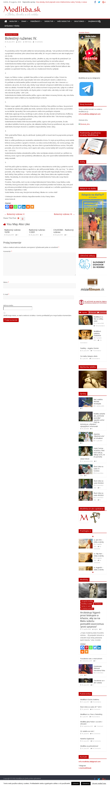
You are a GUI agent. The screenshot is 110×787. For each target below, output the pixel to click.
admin (19, 42)
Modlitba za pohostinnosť (89, 746)
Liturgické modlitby (87, 601)
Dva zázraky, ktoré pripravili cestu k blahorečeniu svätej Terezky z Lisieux (61, 2)
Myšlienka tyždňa (12, 26)
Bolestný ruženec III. (64, 214)
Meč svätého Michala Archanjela (98, 401)
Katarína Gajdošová (87, 739)
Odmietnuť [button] (85, 783)
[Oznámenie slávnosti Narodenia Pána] (86, 665)
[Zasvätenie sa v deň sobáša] (86, 680)
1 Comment (99, 726)
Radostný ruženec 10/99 (12, 231)
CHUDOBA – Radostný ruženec (63, 231)
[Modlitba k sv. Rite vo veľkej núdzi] (86, 315)
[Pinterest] (11, 207)
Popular (84, 312)
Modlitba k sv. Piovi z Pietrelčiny (91, 714)
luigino (96, 629)
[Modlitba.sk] (5, 21)
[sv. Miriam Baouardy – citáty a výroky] (86, 568)
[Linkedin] (24, 207)
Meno (6, 282)
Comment (103, 312)
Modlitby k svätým (86, 604)
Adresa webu (8, 305)
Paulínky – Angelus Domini (89, 348)
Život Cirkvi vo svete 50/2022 (99, 482)
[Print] (28, 207)
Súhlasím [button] (76, 783)
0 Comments (39, 42)
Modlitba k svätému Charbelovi (97, 333)
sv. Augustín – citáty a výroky (99, 555)
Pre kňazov (98, 604)
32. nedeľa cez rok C (87, 731)
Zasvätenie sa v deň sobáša (99, 682)
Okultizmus (79, 21)
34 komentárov (95, 716)
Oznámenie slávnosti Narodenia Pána (99, 668)
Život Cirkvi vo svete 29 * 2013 (90, 707)
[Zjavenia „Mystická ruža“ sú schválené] (86, 433)
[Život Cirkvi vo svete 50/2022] (86, 480)
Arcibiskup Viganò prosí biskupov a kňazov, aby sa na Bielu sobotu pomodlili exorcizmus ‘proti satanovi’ (92, 619)
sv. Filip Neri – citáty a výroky (99, 541)
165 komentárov (100, 326)
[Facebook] (7, 207)
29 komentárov (96, 702)
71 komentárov (96, 350)
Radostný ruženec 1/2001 (37, 231)
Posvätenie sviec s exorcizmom (91, 659)
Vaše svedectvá (63, 21)
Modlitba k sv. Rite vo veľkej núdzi (98, 319)
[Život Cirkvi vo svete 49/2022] (86, 492)
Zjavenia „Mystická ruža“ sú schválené (99, 436)
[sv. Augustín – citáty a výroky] (86, 554)
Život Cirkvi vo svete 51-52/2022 (98, 469)
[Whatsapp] (15, 207)
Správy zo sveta (86, 606)
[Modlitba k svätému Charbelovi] (86, 330)
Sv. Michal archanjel (87, 609)
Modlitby (13, 21)
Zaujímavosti (93, 21)
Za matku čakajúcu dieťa (88, 356)
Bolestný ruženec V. (14, 214)
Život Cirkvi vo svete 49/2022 (99, 494)
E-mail (6, 294)
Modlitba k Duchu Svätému (89, 699)
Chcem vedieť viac (99, 783)
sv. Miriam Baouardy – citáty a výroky (99, 569)
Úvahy (23, 21)
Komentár (7, 251)
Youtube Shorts (84, 33)
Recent (93, 312)
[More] (32, 207)
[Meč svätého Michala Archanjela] (86, 398)
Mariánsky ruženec (11, 34)
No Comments (96, 709)
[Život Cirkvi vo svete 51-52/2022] (86, 466)
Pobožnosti (35, 21)
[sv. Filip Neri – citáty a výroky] (86, 540)
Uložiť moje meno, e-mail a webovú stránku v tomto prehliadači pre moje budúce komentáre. (37, 315)
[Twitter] (19, 207)
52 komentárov (95, 358)
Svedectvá (48, 21)
